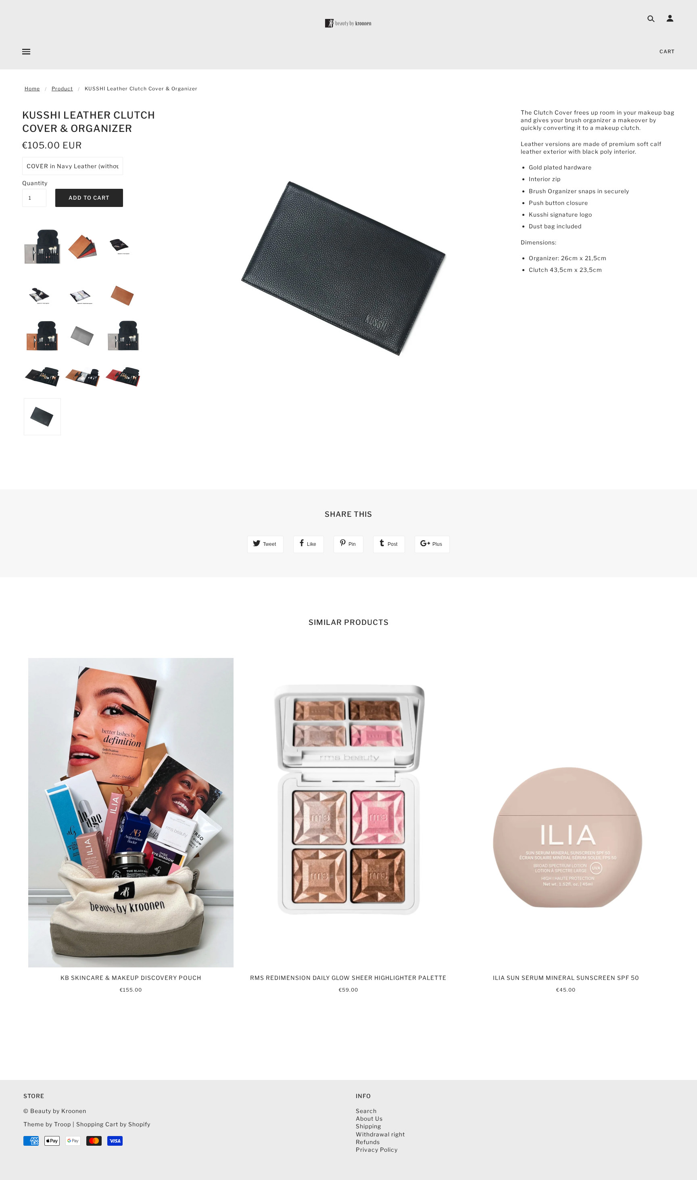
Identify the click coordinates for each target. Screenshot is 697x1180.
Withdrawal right (380, 1134)
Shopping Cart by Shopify (113, 1124)
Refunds (368, 1141)
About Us (369, 1118)
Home (32, 89)
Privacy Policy (377, 1149)
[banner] (348, 23)
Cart (667, 51)
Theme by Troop (47, 1124)
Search (366, 1110)
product (62, 89)
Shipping (368, 1126)
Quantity (34, 183)
